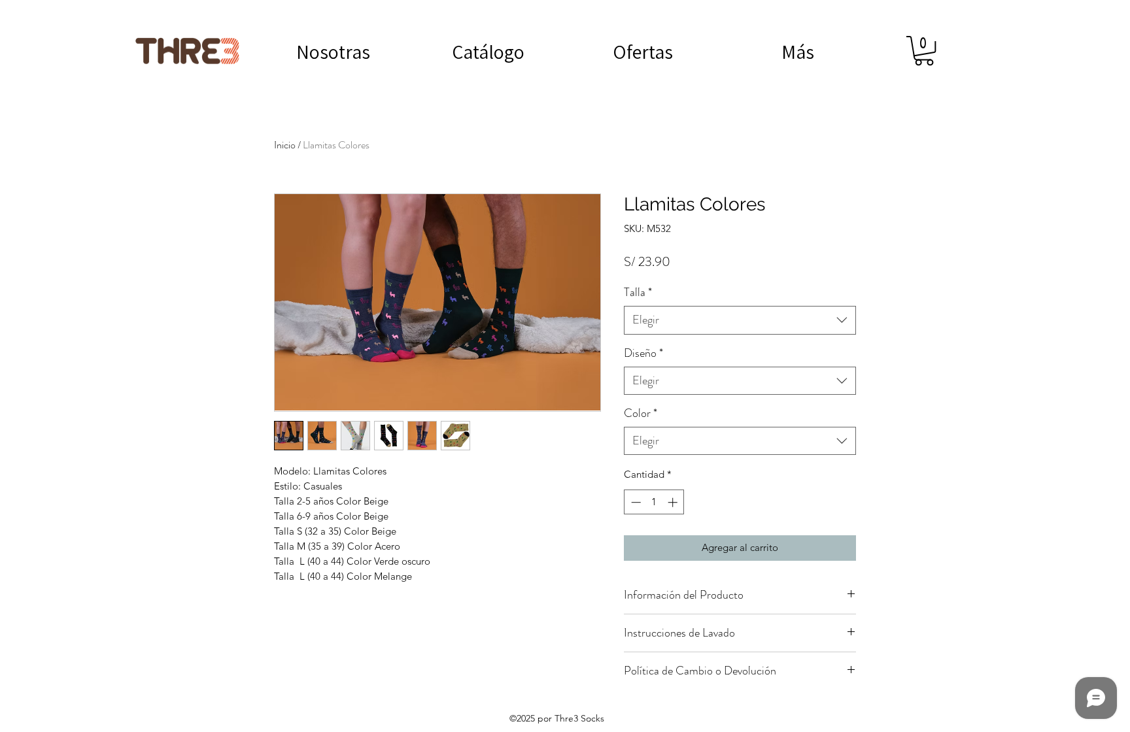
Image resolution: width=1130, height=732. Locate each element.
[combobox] (740, 320)
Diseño (643, 353)
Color (640, 413)
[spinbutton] (654, 502)
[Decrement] (634, 502)
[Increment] (674, 502)
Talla (638, 292)
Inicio (285, 144)
